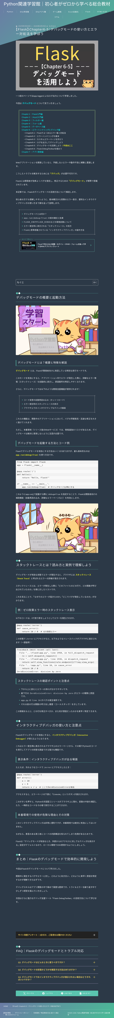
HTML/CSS (102, 12)
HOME (6, 1006)
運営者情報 (7, 1013)
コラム (56, 17)
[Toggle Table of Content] (93, 282)
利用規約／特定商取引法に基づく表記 (46, 1013)
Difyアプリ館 (41, 12)
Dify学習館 (24, 12)
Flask (88, 12)
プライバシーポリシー (22, 1013)
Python (10, 12)
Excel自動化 (73, 12)
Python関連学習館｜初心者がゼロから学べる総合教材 (57, 4)
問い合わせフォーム (12, 1015)
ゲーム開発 (57, 12)
